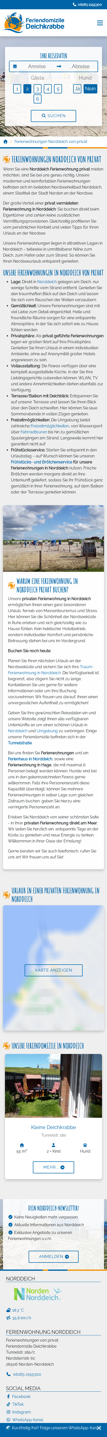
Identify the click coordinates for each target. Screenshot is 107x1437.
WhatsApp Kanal (27, 1419)
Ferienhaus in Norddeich (30, 759)
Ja (77, 89)
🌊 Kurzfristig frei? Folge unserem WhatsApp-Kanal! (53, 1427)
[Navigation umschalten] (100, 23)
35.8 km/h (21, 1318)
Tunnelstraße (20, 743)
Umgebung (47, 731)
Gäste (37, 78)
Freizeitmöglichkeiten (50, 426)
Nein (90, 89)
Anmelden (51, 1256)
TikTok (18, 1404)
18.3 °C (18, 1310)
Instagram (21, 1412)
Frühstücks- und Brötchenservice (41, 462)
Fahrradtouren (34, 432)
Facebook (21, 1396)
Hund (85, 78)
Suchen (56, 115)
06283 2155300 (26, 1374)
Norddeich (46, 281)
